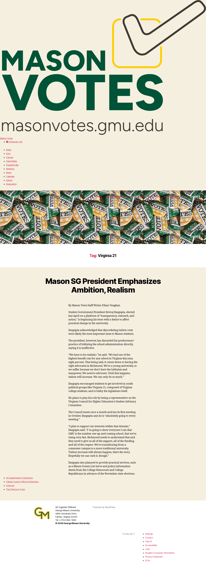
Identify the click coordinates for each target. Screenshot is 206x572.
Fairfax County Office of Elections (22, 481)
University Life (15, 142)
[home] (92, 196)
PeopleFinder (12, 165)
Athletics (10, 169)
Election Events (171, 196)
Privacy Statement (154, 556)
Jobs (147, 549)
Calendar (10, 176)
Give (8, 153)
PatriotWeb (11, 161)
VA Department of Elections (19, 478)
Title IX (148, 541)
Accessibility (151, 545)
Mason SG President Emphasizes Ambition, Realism (103, 285)
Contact (185, 196)
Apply (8, 150)
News (9, 172)
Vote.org (10, 485)
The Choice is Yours (15, 489)
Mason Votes (6, 138)
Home (99, 196)
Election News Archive (150, 196)
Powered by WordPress (104, 507)
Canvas (9, 157)
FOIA (147, 560)
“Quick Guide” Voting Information (120, 196)
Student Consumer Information (160, 553)
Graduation (11, 184)
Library (9, 180)
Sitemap (149, 534)
